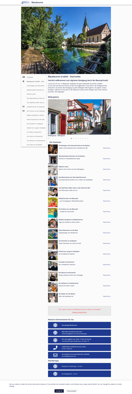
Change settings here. (79, 312)
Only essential (71, 391)
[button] (71, 138)
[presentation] (48, 138)
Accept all (59, 391)
